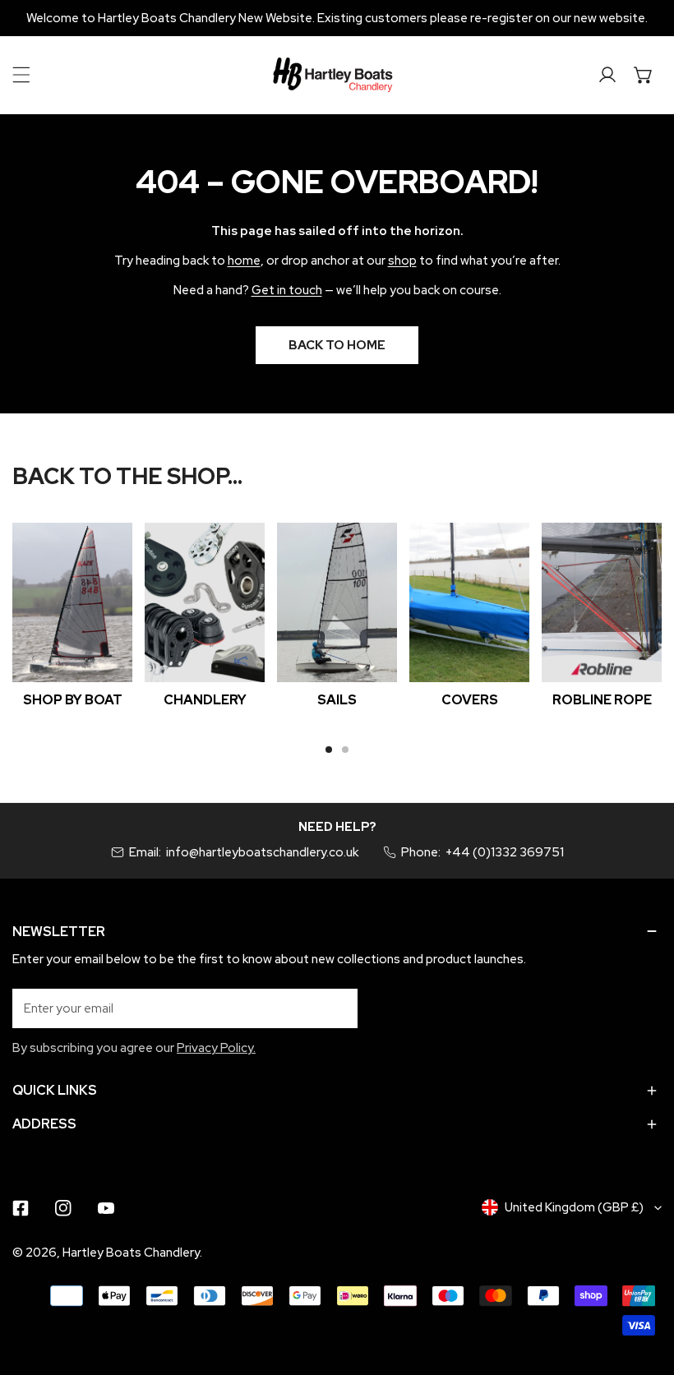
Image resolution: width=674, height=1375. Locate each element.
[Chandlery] (205, 603)
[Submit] (336, 1008)
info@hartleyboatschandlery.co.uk (262, 852)
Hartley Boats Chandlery (131, 1252)
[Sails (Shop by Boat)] (337, 603)
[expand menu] (21, 75)
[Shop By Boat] (72, 603)
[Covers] (469, 603)
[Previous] (57, 615)
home (244, 260)
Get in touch (287, 290)
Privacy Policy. (216, 1048)
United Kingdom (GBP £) (574, 1207)
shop (402, 260)
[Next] (618, 615)
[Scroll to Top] (644, 1287)
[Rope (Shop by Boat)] (602, 603)
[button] (644, 75)
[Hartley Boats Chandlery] (333, 74)
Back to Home (337, 345)
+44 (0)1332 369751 (504, 852)
